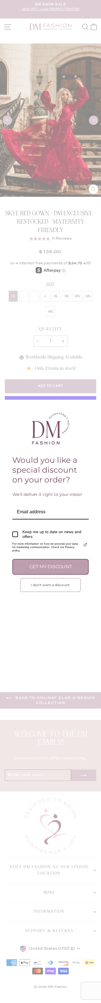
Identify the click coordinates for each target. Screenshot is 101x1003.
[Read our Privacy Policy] (85, 544)
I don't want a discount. (50, 585)
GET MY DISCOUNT (50, 566)
